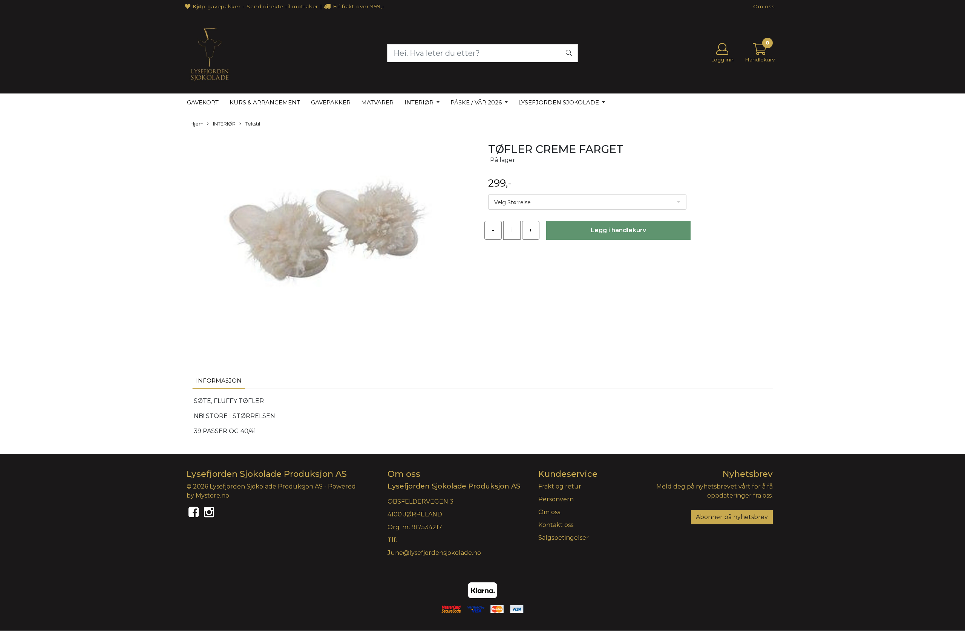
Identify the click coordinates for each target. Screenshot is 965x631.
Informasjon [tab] (219, 380)
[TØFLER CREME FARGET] (331, 243)
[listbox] (587, 202)
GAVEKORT (203, 102)
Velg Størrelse (512, 202)
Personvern (556, 499)
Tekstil (252, 124)
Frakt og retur (559, 486)
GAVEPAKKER (331, 102)
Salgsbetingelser (563, 537)
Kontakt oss (555, 524)
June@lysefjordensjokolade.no (434, 552)
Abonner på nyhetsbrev (732, 517)
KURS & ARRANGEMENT (265, 102)
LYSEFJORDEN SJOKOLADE (559, 102)
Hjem (197, 124)
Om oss (764, 6)
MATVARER (377, 102)
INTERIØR (419, 102)
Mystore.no (212, 495)
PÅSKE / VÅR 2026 (476, 102)
